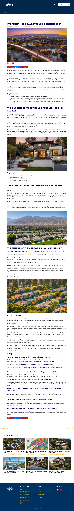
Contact (40, 491)
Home (5, 10)
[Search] (69, 4)
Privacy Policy (41, 494)
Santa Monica (35, 129)
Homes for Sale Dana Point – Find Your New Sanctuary (13, 471)
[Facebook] (54, 4)
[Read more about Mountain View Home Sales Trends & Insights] (60, 443)
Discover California (11, 10)
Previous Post (4, 428)
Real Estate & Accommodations (31, 26)
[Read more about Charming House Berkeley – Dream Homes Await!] (60, 463)
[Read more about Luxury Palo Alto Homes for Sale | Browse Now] (37, 463)
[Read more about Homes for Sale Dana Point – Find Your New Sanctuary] (14, 463)
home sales (32, 254)
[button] (16, 10)
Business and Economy (33, 10)
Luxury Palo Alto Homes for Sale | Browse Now (36, 471)
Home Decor (53, 10)
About (39, 489)
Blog (21, 489)
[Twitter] (10, 63)
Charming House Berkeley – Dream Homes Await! (57, 471)
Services (40, 497)
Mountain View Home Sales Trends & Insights (59, 452)
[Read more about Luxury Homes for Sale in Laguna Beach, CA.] (14, 443)
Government (23, 497)
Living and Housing (44, 10)
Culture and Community (61, 10)
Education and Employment (26, 496)
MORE (5, 12)
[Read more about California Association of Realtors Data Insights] (37, 443)
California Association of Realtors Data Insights (36, 452)
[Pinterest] (56, 4)
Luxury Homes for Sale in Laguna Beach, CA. (13, 452)
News (21, 502)
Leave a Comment (11, 26)
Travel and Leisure (22, 10)
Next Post (70, 428)
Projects (40, 496)
